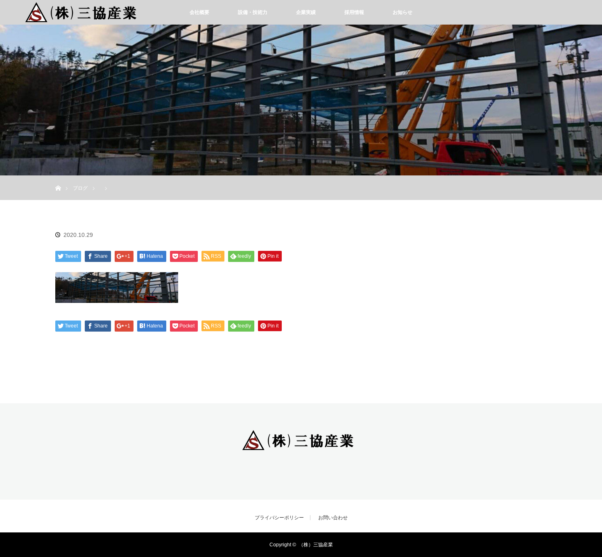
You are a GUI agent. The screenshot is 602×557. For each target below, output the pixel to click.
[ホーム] (58, 178)
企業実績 (306, 12)
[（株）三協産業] (301, 445)
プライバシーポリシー (279, 517)
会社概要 (199, 12)
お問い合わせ (333, 517)
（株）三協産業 (316, 545)
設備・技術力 (252, 12)
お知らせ (402, 12)
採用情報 (354, 12)
